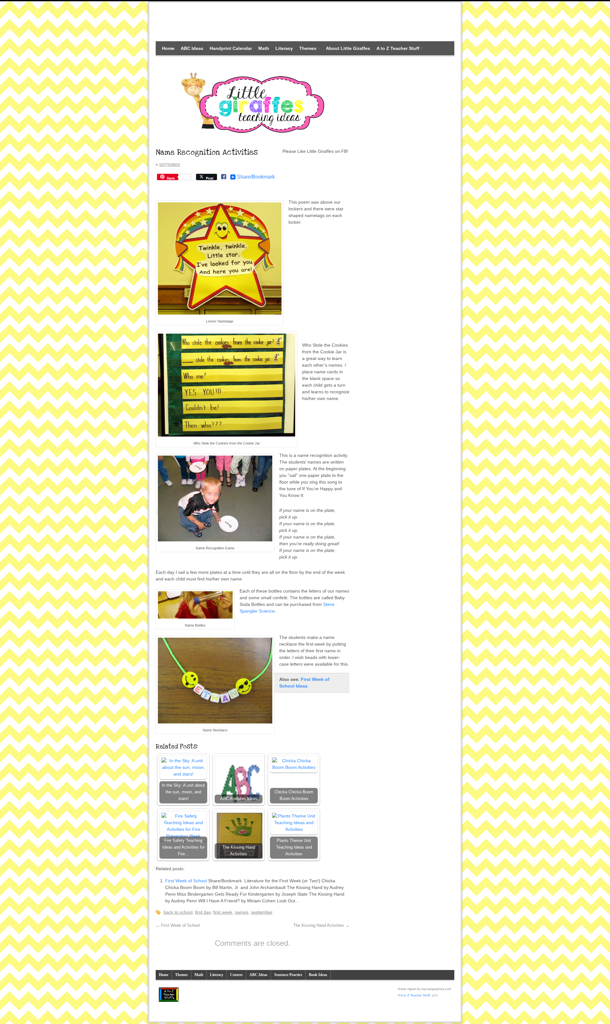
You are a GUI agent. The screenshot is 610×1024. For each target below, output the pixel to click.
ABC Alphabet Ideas (238, 799)
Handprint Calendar (231, 48)
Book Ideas (318, 975)
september (262, 912)
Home (168, 48)
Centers (236, 975)
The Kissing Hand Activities (238, 850)
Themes (306, 49)
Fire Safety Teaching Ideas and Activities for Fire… (183, 847)
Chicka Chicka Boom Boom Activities (293, 795)
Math (263, 48)
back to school (178, 912)
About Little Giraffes (348, 48)
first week (222, 912)
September (169, 164)
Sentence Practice (288, 975)
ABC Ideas (192, 48)
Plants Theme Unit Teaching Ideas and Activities (294, 847)
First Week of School (186, 880)
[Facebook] (223, 177)
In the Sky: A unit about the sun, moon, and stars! (183, 792)
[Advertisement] (305, 21)
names (241, 912)
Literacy (284, 48)
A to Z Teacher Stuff (396, 49)
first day (203, 912)
